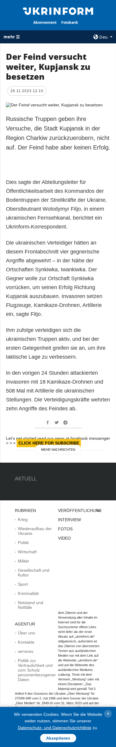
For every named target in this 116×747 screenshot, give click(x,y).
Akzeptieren (58, 738)
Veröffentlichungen (83, 510)
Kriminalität (28, 593)
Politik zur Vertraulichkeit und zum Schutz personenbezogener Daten (37, 670)
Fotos (65, 529)
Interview (69, 519)
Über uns (26, 633)
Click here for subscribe (48, 443)
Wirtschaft (27, 551)
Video (64, 538)
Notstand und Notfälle (30, 605)
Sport (23, 584)
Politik (23, 542)
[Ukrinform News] (58, 10)
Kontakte (26, 642)
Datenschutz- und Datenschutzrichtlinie (54, 727)
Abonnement (45, 22)
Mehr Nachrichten (58, 449)
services (25, 651)
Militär (23, 561)
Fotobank (69, 22)
